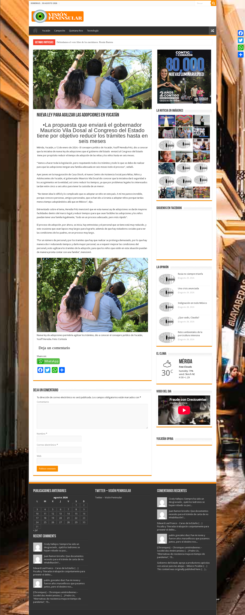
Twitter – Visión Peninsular (113, 491)
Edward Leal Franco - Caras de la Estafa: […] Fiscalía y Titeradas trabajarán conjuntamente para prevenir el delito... (59, 571)
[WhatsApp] (240, 47)
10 (37, 513)
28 (68, 522)
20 (60, 518)
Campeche (59, 30)
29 (76, 522)
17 (37, 518)
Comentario (43, 402)
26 (52, 522)
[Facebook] (240, 33)
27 (60, 522)
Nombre (42, 433)
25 (45, 522)
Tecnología (92, 30)
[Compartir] (240, 54)
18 (45, 518)
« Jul (35, 530)
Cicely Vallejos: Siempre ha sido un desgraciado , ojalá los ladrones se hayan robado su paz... (62, 547)
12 (52, 513)
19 (52, 518)
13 (60, 513)
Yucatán (46, 30)
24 (37, 522)
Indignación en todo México (192, 303)
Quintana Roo (76, 30)
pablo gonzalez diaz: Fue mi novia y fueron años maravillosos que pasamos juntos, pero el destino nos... (64, 583)
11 (45, 513)
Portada (35, 30)
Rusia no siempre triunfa (190, 274)
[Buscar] (213, 3)
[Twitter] (240, 40)
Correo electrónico (47, 444)
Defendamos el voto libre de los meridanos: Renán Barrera (85, 42)
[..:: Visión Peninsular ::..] (58, 15)
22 (76, 518)
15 (76, 513)
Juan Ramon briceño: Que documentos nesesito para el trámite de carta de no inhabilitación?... (64, 559)
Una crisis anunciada (188, 288)
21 (68, 518)
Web (39, 456)
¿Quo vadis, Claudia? (188, 317)
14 (68, 513)
